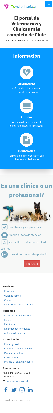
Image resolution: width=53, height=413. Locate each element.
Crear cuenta (11, 357)
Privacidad (9, 291)
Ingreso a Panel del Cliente (18, 361)
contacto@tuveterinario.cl (17, 381)
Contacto (9, 300)
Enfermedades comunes (17, 328)
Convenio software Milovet (18, 348)
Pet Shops (9, 324)
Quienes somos (12, 295)
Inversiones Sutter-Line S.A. (19, 304)
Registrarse (32, 263)
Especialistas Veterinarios (17, 315)
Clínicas (8, 320)
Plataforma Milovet (14, 353)
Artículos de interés (14, 333)
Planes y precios (12, 344)
